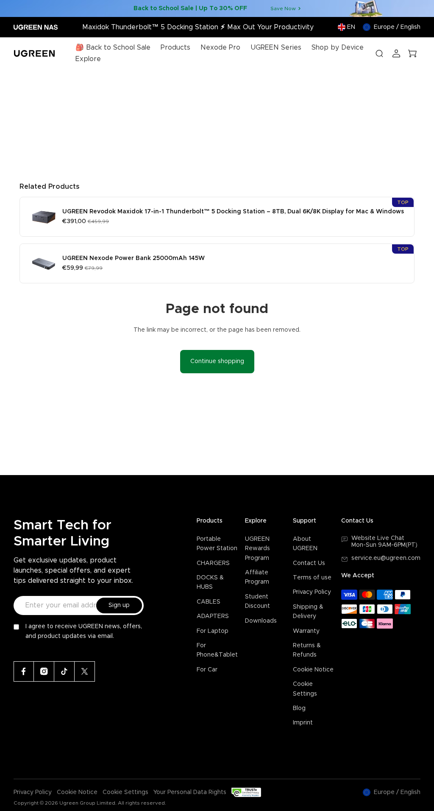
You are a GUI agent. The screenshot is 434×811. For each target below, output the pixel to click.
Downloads (261, 621)
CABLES (208, 602)
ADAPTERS (213, 616)
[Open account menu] (396, 53)
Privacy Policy (312, 592)
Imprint (303, 723)
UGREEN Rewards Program (257, 548)
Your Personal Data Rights (189, 792)
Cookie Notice (313, 670)
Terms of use (312, 578)
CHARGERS (213, 563)
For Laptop (212, 631)
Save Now (283, 8)
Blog (299, 708)
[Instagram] (44, 671)
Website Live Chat (377, 538)
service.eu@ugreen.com (385, 558)
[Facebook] (24, 671)
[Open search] (379, 53)
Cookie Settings (125, 792)
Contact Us (309, 563)
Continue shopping (217, 361)
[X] (85, 671)
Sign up (119, 605)
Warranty (306, 631)
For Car (207, 670)
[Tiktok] (64, 671)
